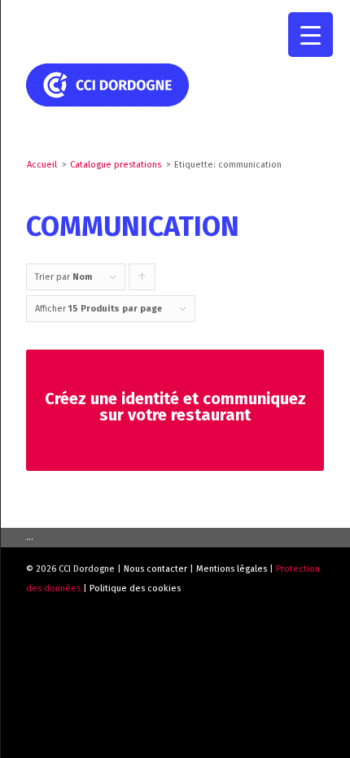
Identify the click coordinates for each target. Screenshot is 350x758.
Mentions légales (231, 569)
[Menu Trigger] (310, 34)
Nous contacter (155, 569)
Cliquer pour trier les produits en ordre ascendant (142, 281)
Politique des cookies (135, 588)
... (29, 537)
